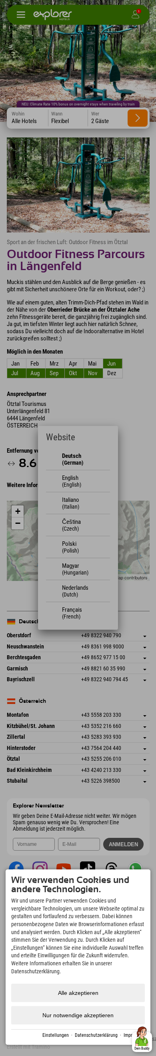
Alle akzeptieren (78, 993)
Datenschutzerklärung (96, 1035)
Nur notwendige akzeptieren (78, 1015)
